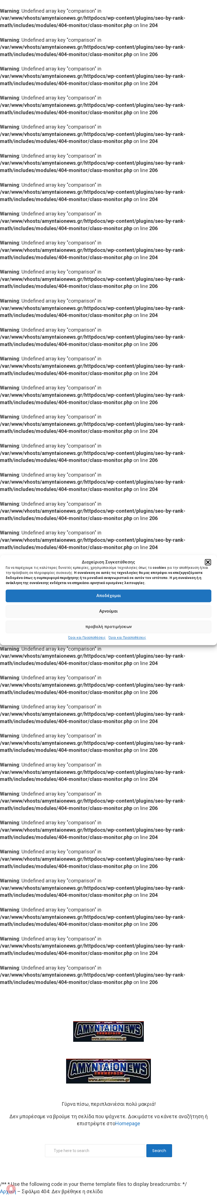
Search (159, 1150)
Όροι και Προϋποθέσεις (87, 638)
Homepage (127, 1123)
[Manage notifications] (11, 1189)
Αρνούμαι (108, 611)
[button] (208, 562)
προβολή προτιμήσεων (108, 626)
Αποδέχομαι (108, 595)
